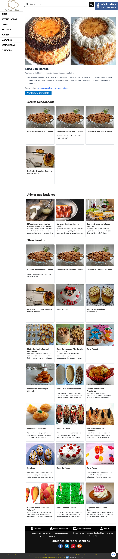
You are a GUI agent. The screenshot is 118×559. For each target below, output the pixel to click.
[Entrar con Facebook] (106, 6)
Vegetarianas (8, 45)
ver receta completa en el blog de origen (52, 88)
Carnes (5, 24)
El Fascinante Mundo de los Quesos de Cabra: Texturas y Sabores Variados (39, 225)
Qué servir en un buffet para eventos (98, 225)
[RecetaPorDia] (11, 5)
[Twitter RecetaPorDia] (67, 546)
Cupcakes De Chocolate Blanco (97, 509)
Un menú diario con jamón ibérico (68, 225)
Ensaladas (7, 40)
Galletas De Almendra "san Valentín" (38, 509)
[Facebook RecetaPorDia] (61, 546)
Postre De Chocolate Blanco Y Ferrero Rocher (39, 172)
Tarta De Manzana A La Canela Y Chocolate (70, 350)
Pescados (6, 30)
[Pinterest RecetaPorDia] (74, 546)
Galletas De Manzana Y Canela (40, 131)
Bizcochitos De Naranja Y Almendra (37, 390)
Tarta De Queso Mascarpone (69, 389)
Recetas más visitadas (41, 534)
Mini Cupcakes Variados (37, 428)
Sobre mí (52, 536)
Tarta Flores (92, 468)
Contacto (7, 50)
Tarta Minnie (62, 309)
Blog (42, 536)
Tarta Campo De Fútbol (66, 508)
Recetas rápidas (9, 19)
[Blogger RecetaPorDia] (80, 546)
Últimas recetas (61, 534)
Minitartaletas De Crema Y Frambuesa (38, 350)
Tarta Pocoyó (92, 349)
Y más (81, 557)
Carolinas (31, 468)
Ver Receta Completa (38, 93)
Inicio (4, 14)
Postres (5, 35)
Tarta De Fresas (63, 468)
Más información (73, 557)
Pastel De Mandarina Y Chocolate (96, 429)
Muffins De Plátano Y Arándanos (95, 390)
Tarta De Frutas (63, 428)
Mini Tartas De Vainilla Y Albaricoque (97, 310)
